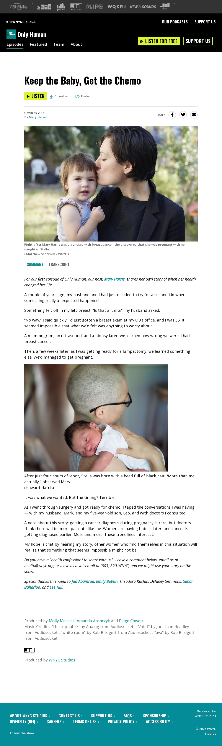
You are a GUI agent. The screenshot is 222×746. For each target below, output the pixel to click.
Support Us (204, 21)
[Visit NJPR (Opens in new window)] (95, 7)
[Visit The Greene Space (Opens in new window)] (165, 7)
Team (58, 45)
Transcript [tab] (59, 264)
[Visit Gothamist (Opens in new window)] (61, 7)
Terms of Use (84, 721)
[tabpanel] (111, 433)
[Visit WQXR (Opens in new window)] (117, 7)
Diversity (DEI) (22, 721)
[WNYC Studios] (29, 652)
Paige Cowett (131, 620)
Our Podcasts (175, 21)
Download (62, 96)
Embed (86, 96)
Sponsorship (154, 715)
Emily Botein (107, 581)
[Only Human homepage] (12, 34)
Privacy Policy (121, 721)
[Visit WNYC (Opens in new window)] (44, 7)
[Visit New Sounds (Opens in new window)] (143, 6)
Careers (54, 721)
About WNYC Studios (28, 715)
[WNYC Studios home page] (27, 22)
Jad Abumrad (83, 581)
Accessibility (158, 721)
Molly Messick (62, 620)
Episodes (15, 45)
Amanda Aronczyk (93, 620)
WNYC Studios (62, 660)
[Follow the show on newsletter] (57, 732)
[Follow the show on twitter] (49, 732)
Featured (38, 45)
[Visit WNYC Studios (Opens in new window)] (76, 6)
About (76, 45)
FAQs (128, 715)
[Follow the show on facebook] (40, 732)
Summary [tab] (35, 264)
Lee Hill (56, 587)
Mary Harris (38, 117)
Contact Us (69, 715)
